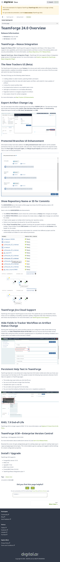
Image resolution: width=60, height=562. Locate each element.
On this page (5, 23)
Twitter (3, 527)
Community (4, 514)
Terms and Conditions (7, 545)
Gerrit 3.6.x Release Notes (40, 440)
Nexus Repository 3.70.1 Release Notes (39, 52)
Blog (2, 517)
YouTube (3, 534)
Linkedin (3, 532)
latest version (28, 12)
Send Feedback (5, 519)
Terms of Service (43, 491)
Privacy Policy (35, 491)
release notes (8, 477)
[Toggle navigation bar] (2, 2)
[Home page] (2, 17)
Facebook (4, 530)
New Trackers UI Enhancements (25, 97)
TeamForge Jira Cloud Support (40, 317)
